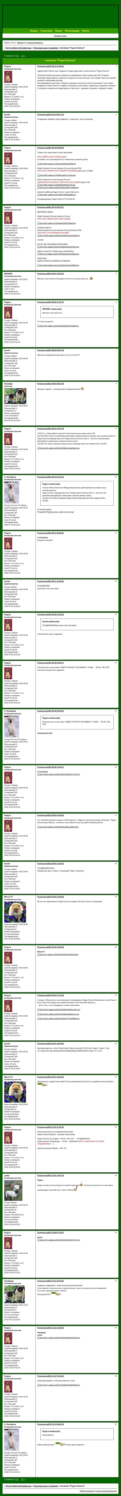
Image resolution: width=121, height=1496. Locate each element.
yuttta (6, 1176)
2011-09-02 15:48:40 (56, 897)
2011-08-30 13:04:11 (56, 767)
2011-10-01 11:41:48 (56, 1127)
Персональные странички (46, 48)
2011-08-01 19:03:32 (56, 274)
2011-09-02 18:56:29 (56, 947)
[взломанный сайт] (44, 733)
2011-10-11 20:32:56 (56, 1281)
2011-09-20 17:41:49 (56, 995)
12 (22, 56)
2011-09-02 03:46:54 (56, 815)
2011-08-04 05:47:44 (56, 350)
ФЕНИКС (8, 274)
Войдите (20, 43)
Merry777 (8, 897)
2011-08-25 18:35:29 (56, 614)
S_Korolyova (10, 477)
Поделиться (42, 66)
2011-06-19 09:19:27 (56, 207)
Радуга (7, 66)
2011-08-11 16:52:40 (56, 581)
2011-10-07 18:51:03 (56, 1175)
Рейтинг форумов (87, 1491)
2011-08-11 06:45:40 (56, 533)
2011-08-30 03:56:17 (56, 663)
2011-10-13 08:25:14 (56, 1424)
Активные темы (60, 36)
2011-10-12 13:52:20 (56, 1376)
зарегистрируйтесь (35, 43)
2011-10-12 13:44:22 (56, 1328)
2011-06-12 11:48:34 (56, 66)
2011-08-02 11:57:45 (56, 302)
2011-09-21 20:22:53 (56, 1077)
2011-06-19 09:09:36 (56, 148)
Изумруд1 (9, 1281)
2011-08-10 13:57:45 (56, 429)
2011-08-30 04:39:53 (56, 711)
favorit (7, 115)
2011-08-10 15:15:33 (56, 477)
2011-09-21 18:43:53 (56, 1044)
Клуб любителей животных (19, 48)
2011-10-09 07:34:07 (56, 1233)
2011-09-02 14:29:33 (56, 864)
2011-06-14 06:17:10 (56, 115)
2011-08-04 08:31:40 (56, 384)
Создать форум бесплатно (106, 1491)
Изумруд (8, 384)
